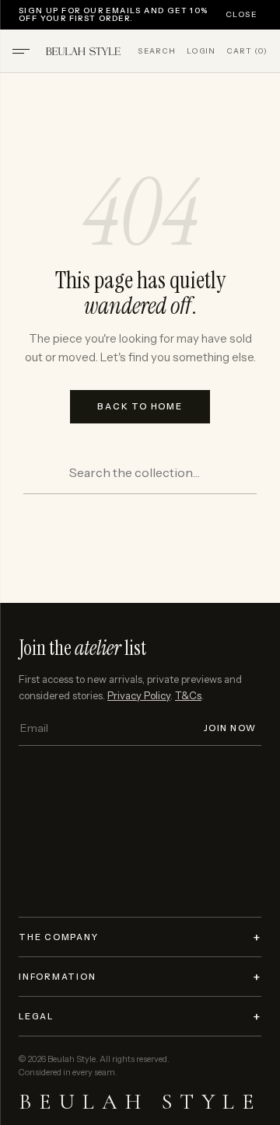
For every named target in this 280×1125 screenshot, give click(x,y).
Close (241, 14)
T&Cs (188, 695)
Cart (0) (247, 51)
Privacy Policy (138, 695)
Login (201, 51)
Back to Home (139, 406)
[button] (21, 51)
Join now (230, 728)
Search (157, 51)
